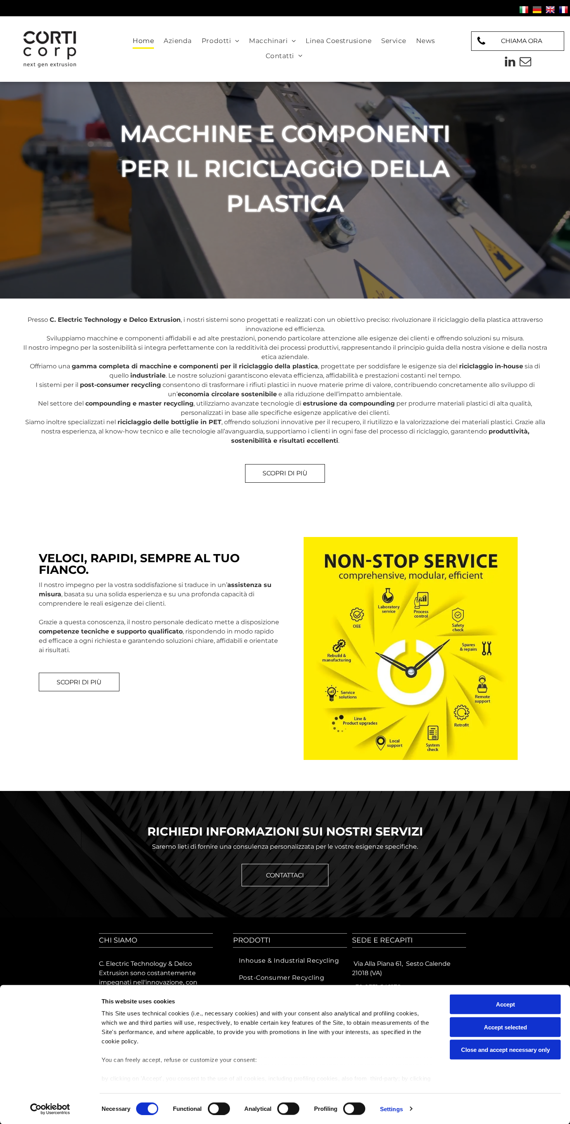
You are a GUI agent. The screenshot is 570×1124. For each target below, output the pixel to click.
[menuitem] (144, 41)
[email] (525, 63)
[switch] (219, 1108)
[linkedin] (510, 63)
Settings (391, 1108)
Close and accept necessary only (505, 1049)
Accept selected (505, 1027)
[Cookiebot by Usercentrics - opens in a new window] (50, 1109)
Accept (505, 1004)
